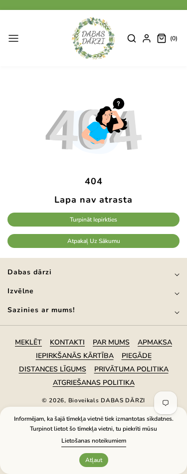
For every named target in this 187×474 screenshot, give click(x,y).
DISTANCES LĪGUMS (52, 369)
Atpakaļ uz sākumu (93, 241)
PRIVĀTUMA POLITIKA (131, 369)
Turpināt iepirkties (93, 220)
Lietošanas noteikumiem (93, 441)
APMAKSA (155, 342)
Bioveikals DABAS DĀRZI (106, 400)
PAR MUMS (111, 342)
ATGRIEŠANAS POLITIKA (94, 382)
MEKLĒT (28, 342)
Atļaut (93, 460)
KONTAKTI (67, 342)
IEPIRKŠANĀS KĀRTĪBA (75, 355)
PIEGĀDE (137, 355)
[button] (13, 38)
